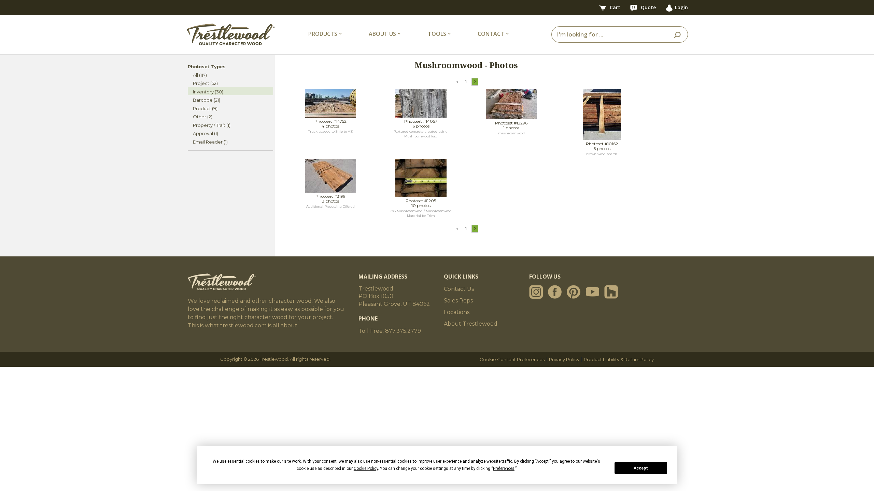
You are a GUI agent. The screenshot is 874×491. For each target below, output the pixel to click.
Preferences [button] (503, 468)
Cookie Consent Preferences (512, 359)
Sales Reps (458, 300)
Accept (641, 468)
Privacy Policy (564, 359)
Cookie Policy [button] (366, 468)
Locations (456, 312)
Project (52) (205, 83)
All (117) (200, 75)
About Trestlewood (470, 324)
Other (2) (202, 116)
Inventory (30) (208, 91)
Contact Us (459, 289)
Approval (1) (205, 133)
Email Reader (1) (210, 142)
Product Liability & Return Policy (619, 359)
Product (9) (205, 108)
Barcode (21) (206, 100)
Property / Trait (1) (211, 125)
